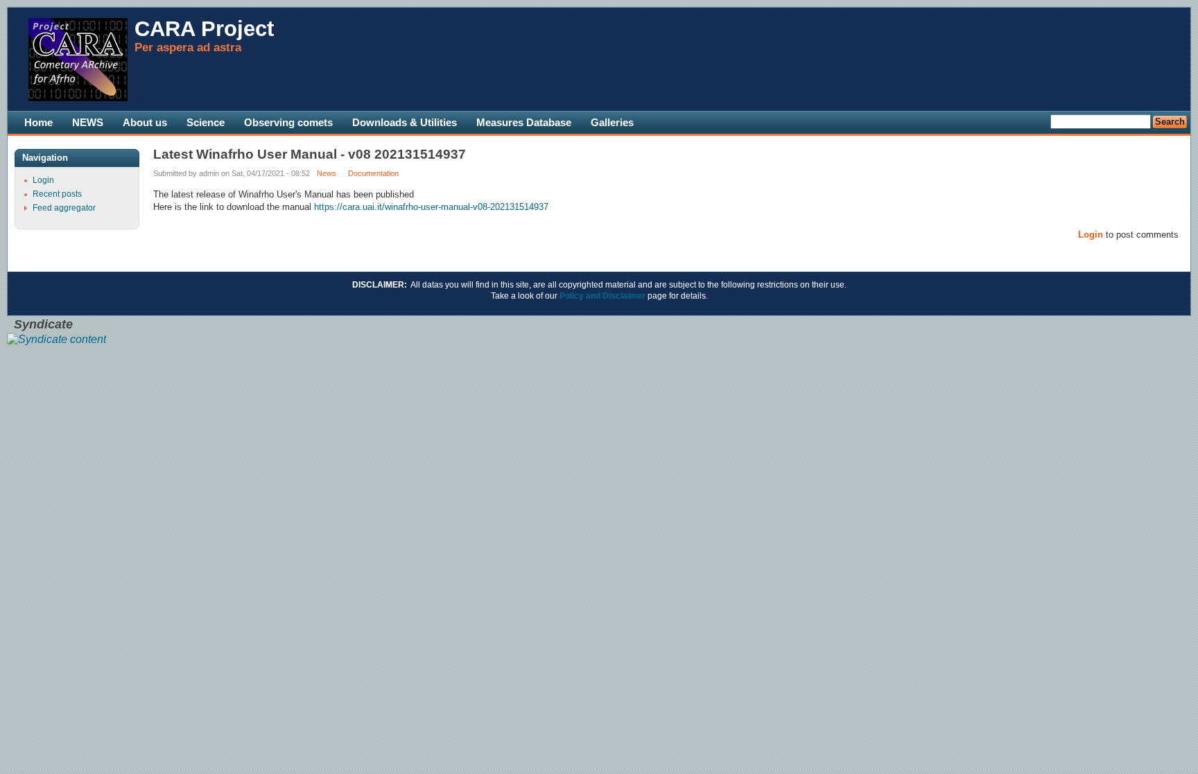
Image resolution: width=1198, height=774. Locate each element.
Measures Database (523, 122)
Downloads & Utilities (404, 122)
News (326, 173)
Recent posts (57, 194)
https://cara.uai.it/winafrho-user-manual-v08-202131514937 (431, 207)
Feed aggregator (64, 208)
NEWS (87, 122)
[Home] (78, 98)
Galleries (612, 122)
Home (38, 122)
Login (1090, 234)
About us (145, 122)
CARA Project (204, 29)
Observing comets (288, 122)
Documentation (373, 173)
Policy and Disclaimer (602, 296)
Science (205, 122)
